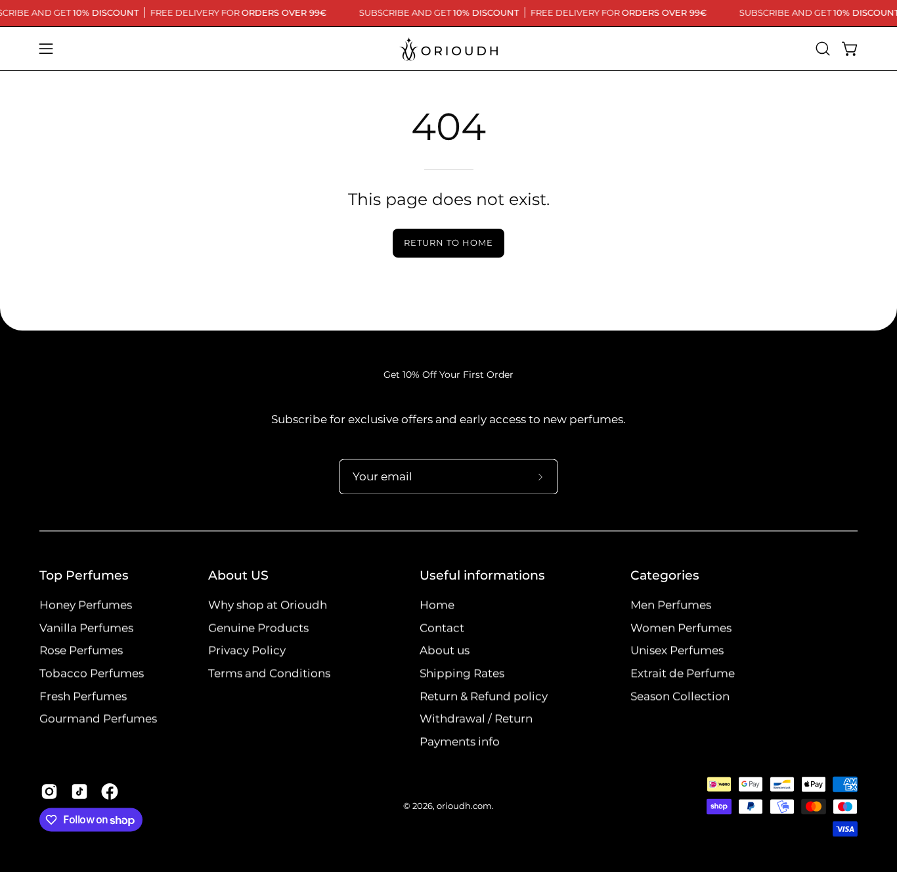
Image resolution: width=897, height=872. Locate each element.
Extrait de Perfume (682, 673)
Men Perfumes (670, 605)
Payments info (460, 741)
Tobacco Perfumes (91, 673)
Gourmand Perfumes (98, 718)
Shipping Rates (462, 673)
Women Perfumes (681, 627)
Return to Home (448, 243)
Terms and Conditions (269, 673)
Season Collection (680, 695)
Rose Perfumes (81, 650)
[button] (823, 48)
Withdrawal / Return (476, 718)
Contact (442, 627)
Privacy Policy (247, 650)
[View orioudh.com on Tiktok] (79, 792)
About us (445, 650)
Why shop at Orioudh (267, 605)
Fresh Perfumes (83, 695)
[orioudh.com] (448, 48)
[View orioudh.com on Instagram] (49, 792)
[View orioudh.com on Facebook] (110, 792)
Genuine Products (258, 627)
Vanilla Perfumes (86, 627)
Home (437, 605)
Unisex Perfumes (677, 650)
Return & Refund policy (484, 695)
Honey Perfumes (85, 605)
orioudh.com (464, 807)
